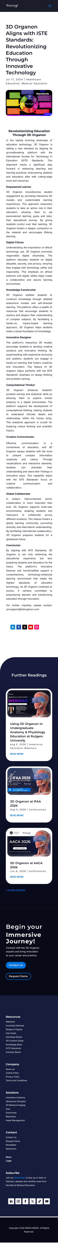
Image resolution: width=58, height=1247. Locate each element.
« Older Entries (15, 890)
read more (16, 753)
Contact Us (16, 965)
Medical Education (34, 83)
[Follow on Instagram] (36, 627)
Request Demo (18, 976)
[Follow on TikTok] (40, 1201)
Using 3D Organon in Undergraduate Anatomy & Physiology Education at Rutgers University (27, 732)
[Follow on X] (24, 627)
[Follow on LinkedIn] (12, 627)
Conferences (37, 809)
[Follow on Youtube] (30, 627)
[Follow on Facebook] (18, 627)
